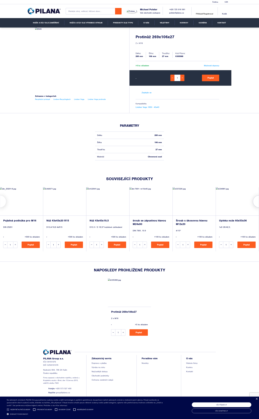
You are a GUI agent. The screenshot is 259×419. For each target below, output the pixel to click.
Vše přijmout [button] (221, 405)
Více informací (61, 405)
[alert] (129, 408)
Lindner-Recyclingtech (62, 99)
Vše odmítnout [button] (221, 411)
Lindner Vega (79, 99)
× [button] (257, 399)
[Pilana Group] (44, 11)
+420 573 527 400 (59, 388)
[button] (8, 409)
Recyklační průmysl (42, 99)
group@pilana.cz (59, 392)
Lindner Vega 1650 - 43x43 (147, 107)
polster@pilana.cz (176, 13)
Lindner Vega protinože (97, 99)
